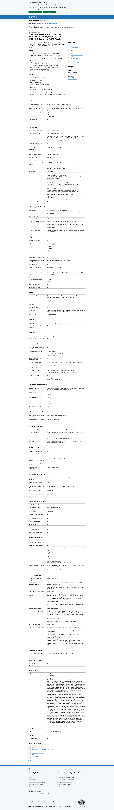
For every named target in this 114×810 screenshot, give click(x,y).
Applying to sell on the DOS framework (66, 779)
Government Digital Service (39, 804)
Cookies (40, 801)
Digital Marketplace (33, 20)
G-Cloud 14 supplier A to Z (33, 786)
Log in (48, 20)
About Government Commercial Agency (36, 782)
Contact (30, 777)
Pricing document (75, 47)
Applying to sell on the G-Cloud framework (66, 777)
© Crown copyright (82, 806)
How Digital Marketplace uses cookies (66, 12)
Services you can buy (32, 779)
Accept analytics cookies (35, 12)
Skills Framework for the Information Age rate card (76, 51)
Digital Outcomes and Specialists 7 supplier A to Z (38, 793)
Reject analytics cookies (49, 12)
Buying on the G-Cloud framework (65, 782)
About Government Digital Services (35, 784)
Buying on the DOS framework (64, 784)
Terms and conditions (75, 58)
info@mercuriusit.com (72, 79)
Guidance (42, 20)
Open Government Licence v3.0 (51, 806)
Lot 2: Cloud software (42, 26)
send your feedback (53, 23)
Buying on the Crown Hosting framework (66, 786)
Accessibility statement (54, 801)
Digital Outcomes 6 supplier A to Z (35, 791)
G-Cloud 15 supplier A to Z (33, 789)
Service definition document (77, 55)
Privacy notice (45, 801)
